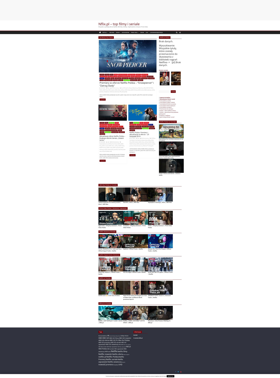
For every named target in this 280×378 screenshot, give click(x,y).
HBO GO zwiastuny (112, 344)
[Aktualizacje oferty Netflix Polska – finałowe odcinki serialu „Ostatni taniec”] (112, 105)
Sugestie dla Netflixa (165, 97)
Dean (146, 140)
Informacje (111, 122)
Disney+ (118, 32)
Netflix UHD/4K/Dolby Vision (123, 76)
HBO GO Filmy (114, 338)
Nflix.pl (144, 76)
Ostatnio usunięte (163, 70)
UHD (120, 91)
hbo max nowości (127, 344)
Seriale (101, 80)
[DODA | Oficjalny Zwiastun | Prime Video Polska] (160, 218)
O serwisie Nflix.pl (138, 338)
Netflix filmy (105, 90)
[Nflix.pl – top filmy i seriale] (100, 32)
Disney (113, 336)
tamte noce (116, 91)
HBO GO (105, 338)
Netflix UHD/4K (103, 76)
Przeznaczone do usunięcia (111, 130)
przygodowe (137, 78)
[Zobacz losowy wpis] (180, 32)
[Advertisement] (140, 10)
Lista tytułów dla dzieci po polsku (168, 104)
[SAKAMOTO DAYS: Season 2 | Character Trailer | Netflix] (160, 288)
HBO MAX (111, 32)
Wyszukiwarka (134, 80)
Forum (142, 32)
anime (111, 336)
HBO (100, 338)
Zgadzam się (170, 376)
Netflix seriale (141, 90)
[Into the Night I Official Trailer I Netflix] (135, 264)
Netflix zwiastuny (147, 90)
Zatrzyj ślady (124, 91)
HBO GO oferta (103, 340)
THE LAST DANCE (105, 151)
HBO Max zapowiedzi (112, 346)
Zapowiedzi (122, 132)
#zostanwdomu (103, 144)
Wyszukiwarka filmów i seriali (167, 99)
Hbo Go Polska (124, 340)
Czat (147, 32)
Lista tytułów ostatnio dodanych (167, 105)
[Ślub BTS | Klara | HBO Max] (135, 194)
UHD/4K (115, 80)
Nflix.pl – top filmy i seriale (119, 24)
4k (121, 88)
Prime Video (134, 32)
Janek (108, 88)
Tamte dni (112, 91)
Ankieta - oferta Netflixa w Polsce (168, 110)
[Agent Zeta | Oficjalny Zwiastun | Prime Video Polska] (110, 218)
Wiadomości (126, 80)
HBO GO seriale (116, 342)
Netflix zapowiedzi (116, 147)
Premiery (131, 78)
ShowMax (115, 364)
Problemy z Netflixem (165, 115)
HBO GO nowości (125, 338)
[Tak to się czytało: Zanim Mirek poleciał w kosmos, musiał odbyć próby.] (171, 148)
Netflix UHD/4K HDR (112, 76)
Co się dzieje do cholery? (140, 140)
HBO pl (128, 346)
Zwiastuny (140, 80)
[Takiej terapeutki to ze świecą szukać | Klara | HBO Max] (110, 194)
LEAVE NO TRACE (149, 88)
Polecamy (107, 78)
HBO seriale (110, 349)
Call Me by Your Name (127, 88)
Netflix (105, 32)
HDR (144, 88)
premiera (101, 91)
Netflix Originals (126, 354)
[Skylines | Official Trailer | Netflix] (135, 241)
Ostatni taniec (110, 149)
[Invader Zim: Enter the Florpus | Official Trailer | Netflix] (160, 241)
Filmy (112, 74)
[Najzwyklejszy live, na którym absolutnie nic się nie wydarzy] (171, 131)
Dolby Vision (140, 88)
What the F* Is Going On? (148, 145)
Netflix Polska (144, 74)
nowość (153, 90)
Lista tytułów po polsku (165, 101)
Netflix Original (132, 74)
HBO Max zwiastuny (121, 346)
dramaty (102, 74)
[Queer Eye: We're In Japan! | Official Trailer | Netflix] (160, 264)
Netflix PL (138, 74)
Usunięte (120, 80)
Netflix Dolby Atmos (123, 74)
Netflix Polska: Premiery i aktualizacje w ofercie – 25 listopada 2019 (139, 134)
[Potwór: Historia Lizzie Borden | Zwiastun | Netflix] (171, 166)
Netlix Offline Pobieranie (136, 76)
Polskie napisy (125, 78)
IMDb (109, 351)
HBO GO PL (113, 340)
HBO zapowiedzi (118, 349)
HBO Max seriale (102, 346)
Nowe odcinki (150, 76)
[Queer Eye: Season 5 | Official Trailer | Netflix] (110, 264)
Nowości (102, 78)
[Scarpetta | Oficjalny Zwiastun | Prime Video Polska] (135, 218)
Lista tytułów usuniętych (166, 107)
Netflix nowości (111, 90)
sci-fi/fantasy (144, 78)
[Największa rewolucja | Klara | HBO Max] (160, 194)
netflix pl (122, 90)
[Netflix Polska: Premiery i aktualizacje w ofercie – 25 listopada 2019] (142, 105)
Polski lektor (118, 78)
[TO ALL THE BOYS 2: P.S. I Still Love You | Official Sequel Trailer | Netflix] (110, 241)
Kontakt (135, 335)
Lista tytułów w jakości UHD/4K (167, 102)
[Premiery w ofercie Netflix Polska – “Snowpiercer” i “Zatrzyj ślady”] (127, 41)
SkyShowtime (125, 32)
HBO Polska (102, 349)
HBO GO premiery (104, 342)
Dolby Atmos (134, 88)
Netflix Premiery (134, 90)
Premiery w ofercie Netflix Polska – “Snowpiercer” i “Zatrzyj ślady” (127, 84)
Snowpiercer (106, 91)
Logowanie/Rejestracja (156, 32)
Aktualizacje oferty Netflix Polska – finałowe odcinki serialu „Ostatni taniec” (112, 138)
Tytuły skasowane (108, 80)
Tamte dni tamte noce (138, 145)
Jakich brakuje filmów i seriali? (167, 117)
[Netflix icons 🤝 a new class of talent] (110, 288)
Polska (112, 78)
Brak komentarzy (115, 88)
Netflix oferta (117, 90)
